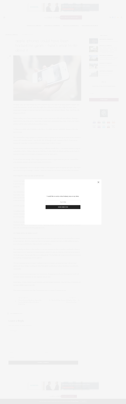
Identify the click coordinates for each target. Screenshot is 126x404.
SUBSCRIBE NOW (63, 207)
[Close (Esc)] (98, 182)
